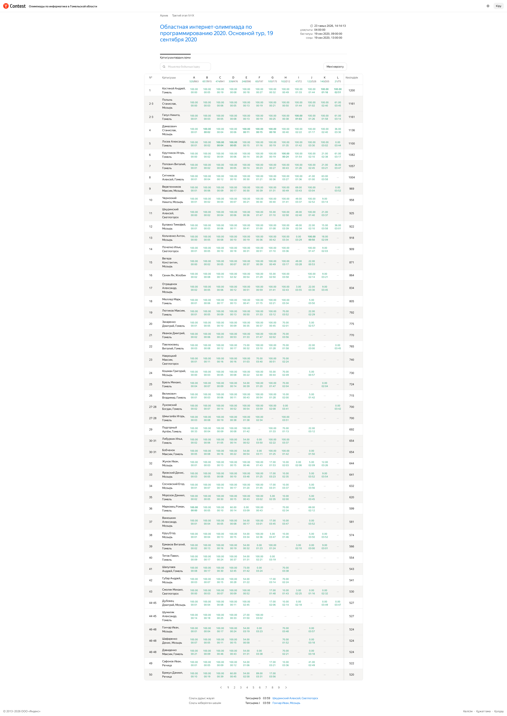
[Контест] (14, 6)
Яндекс (34, 711)
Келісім (468, 711)
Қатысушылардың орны (175, 57)
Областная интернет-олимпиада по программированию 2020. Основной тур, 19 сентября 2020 (216, 33)
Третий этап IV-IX (183, 15)
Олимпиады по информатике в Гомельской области (63, 6)
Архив (164, 15)
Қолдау (499, 711)
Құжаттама (483, 711)
